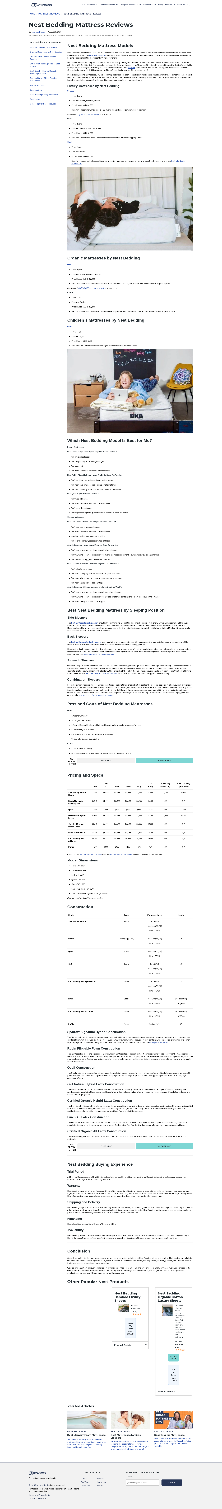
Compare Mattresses (129, 4)
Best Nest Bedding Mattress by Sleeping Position (43, 72)
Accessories (148, 4)
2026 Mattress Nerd (38, 1485)
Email (130, 1477)
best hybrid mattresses (158, 1042)
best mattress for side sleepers (85, 622)
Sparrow (131, 67)
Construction (36, 90)
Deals (179, 4)
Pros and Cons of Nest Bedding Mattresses (43, 79)
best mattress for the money (120, 854)
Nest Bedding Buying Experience (44, 94)
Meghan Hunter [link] (38, 32)
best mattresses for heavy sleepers (98, 654)
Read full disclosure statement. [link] (124, 35)
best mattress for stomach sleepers (101, 673)
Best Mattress (88, 4)
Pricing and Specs (37, 85)
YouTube (85, 1482)
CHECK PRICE (164, 760)
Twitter (100, 1478)
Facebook (85, 1485)
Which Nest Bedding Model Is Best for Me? (45, 65)
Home (32, 14)
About (84, 1478)
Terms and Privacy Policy (39, 1495)
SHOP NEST (106, 760)
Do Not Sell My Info (37, 1498)
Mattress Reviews (107, 4)
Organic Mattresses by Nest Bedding (46, 52)
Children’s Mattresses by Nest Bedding (43, 57)
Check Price (173, 1358)
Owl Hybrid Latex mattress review (92, 288)
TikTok (100, 1485)
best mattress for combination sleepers (96, 695)
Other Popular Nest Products (43, 103)
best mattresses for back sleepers (86, 642)
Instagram (101, 1482)
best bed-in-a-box (97, 55)
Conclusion (35, 99)
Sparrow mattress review (88, 114)
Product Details (122, 1345)
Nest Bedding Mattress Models (43, 47)
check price (164, 1146)
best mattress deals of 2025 (90, 854)
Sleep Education (165, 4)
